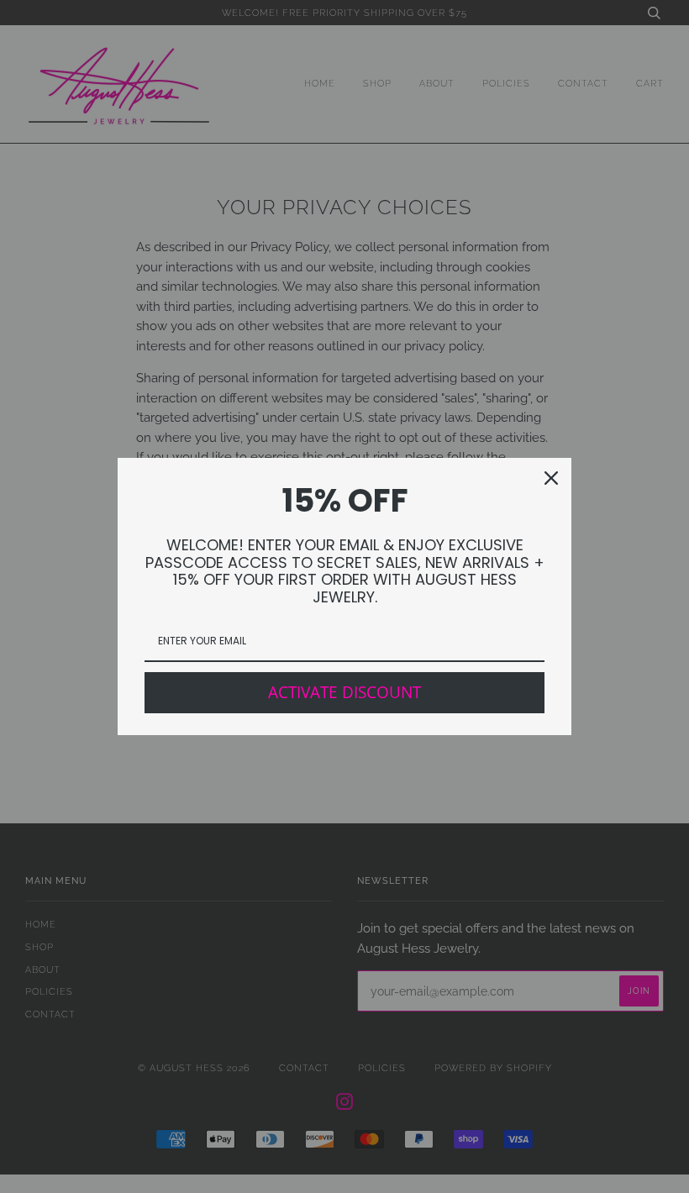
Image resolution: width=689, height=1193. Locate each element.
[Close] (551, 478)
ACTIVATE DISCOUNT (344, 692)
